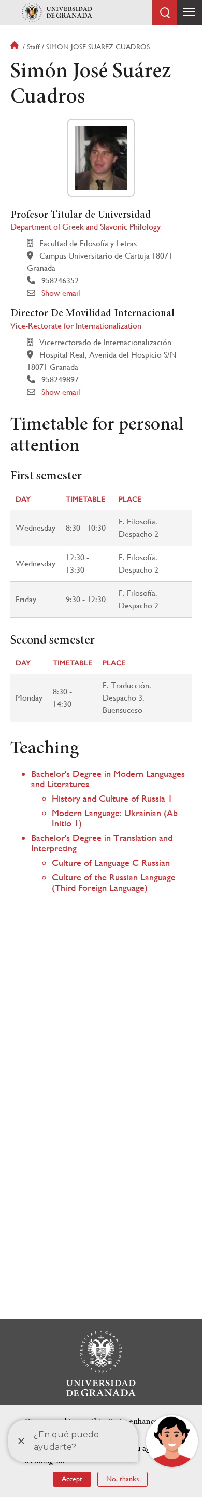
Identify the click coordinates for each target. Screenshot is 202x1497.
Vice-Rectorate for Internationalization (75, 326)
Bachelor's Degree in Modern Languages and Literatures (108, 778)
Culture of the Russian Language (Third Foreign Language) (114, 882)
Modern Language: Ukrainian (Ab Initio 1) (115, 818)
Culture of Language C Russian (111, 862)
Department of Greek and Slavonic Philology (85, 227)
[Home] (57, 12)
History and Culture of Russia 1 (112, 798)
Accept (72, 1479)
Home (15, 46)
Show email (60, 293)
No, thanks (122, 1479)
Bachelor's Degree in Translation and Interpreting (101, 842)
